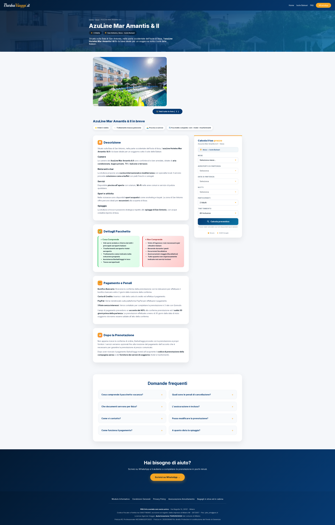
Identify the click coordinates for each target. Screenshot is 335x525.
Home (291, 5)
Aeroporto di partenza (209, 166)
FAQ (312, 5)
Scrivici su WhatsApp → (167, 477)
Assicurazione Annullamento (181, 499)
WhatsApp (323, 5)
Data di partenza (206, 177)
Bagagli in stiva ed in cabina (210, 499)
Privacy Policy (159, 499)
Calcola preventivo (220, 221)
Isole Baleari (302, 5)
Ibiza (97, 19)
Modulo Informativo (121, 499)
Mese (200, 155)
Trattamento (204, 209)
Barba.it (16, 5)
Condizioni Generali (141, 499)
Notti (201, 187)
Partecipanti (204, 198)
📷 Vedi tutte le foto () (167, 111)
